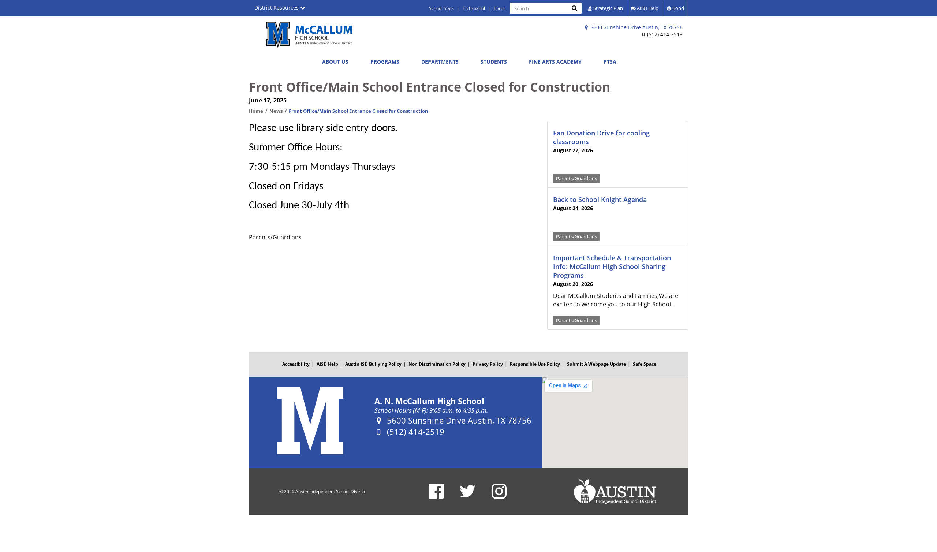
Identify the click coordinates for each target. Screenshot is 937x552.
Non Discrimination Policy (437, 364)
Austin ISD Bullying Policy (373, 364)
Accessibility (296, 364)
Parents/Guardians (576, 178)
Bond (677, 8)
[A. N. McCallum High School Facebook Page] (436, 496)
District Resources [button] (277, 7)
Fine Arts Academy (555, 61)
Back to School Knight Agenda (600, 199)
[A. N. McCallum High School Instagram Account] (499, 496)
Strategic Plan (607, 8)
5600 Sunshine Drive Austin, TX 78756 (636, 27)
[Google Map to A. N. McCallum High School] (615, 422)
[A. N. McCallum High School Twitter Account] (467, 496)
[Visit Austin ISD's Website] (615, 491)
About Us (335, 61)
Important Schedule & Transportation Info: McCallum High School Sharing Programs (612, 266)
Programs (384, 61)
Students (494, 61)
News (276, 111)
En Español (474, 8)
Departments (440, 61)
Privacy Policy (488, 364)
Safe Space (644, 364)
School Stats (441, 8)
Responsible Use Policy (535, 364)
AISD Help (647, 8)
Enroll (499, 8)
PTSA (610, 61)
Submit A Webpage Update (596, 364)
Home (256, 111)
